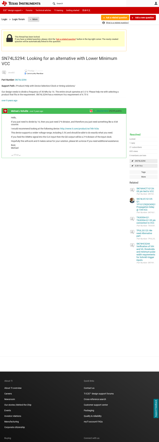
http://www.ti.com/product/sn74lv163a (79, 128)
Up (12, 155)
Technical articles (43, 10)
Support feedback (156, 408)
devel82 (11, 73)
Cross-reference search (95, 399)
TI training (58, 10)
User (155, 3)
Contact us (89, 388)
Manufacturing (11, 421)
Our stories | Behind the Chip (17, 405)
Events (7, 410)
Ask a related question (116, 17)
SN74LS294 (140, 161)
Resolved (135, 134)
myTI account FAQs (93, 421)
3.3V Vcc (139, 166)
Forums (29, 10)
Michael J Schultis (20, 111)
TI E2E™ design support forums (99, 393)
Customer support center (96, 405)
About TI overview (13, 388)
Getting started (72, 10)
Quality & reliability (93, 416)
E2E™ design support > (13, 10)
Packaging (89, 410)
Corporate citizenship (14, 427)
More (34, 19)
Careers (8, 393)
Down (19, 155)
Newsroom (9, 399)
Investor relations (12, 416)
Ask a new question (144, 17)
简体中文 (86, 10)
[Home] (23, 3)
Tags (143, 172)
